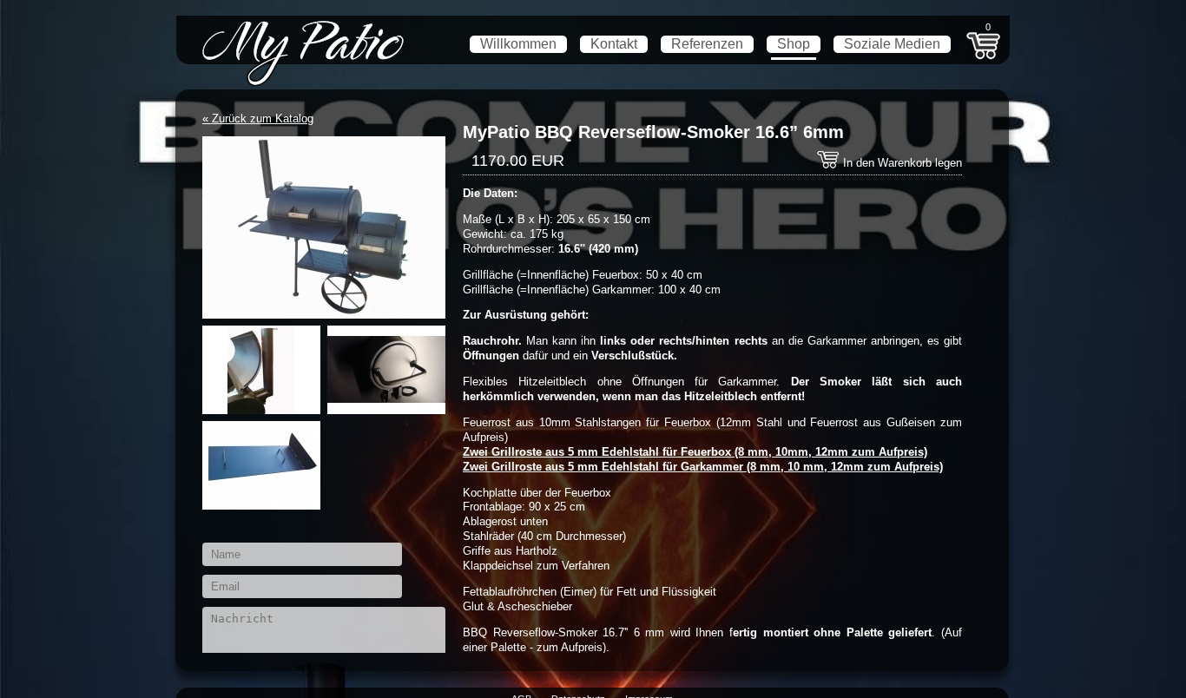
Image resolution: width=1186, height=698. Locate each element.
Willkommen (518, 43)
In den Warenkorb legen (901, 162)
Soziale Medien (892, 43)
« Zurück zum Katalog (257, 118)
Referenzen (707, 43)
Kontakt (613, 43)
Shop (793, 43)
